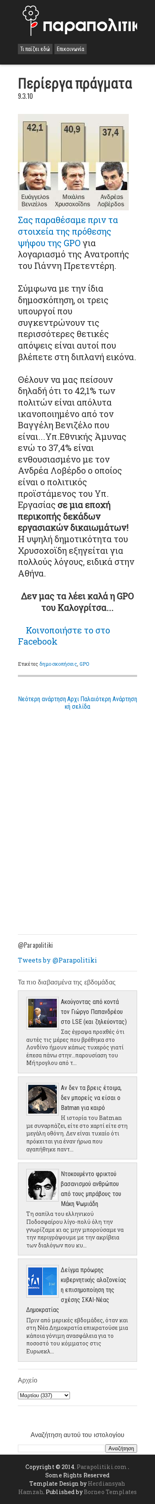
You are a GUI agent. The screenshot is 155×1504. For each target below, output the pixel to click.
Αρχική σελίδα (77, 702)
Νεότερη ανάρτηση (42, 699)
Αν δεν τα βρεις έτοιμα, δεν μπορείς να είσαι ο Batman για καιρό (91, 1098)
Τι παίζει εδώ (35, 49)
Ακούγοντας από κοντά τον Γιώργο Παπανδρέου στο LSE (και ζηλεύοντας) (94, 1012)
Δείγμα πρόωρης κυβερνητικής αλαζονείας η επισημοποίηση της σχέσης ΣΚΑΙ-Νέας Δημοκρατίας (76, 1290)
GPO (84, 664)
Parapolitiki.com (102, 1467)
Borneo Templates (110, 1492)
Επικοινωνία (70, 49)
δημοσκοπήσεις (58, 664)
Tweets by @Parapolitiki (57, 960)
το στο (64, 635)
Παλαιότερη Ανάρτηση (108, 699)
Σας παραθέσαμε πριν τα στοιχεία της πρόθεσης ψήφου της (68, 231)
